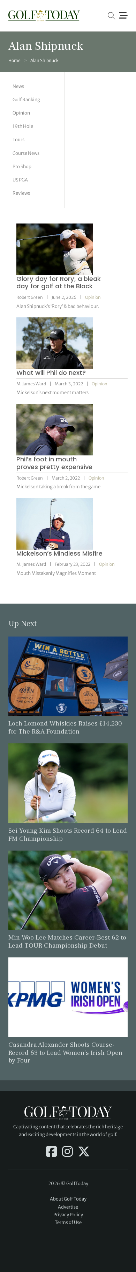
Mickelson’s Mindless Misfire (59, 553)
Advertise (68, 1207)
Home (14, 60)
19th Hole (23, 126)
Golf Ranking (26, 100)
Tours (18, 140)
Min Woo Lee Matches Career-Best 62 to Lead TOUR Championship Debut (67, 941)
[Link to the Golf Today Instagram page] (67, 1152)
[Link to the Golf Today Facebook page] (51, 1152)
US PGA (20, 180)
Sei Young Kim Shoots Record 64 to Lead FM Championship (67, 834)
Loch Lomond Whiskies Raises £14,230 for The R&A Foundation (65, 727)
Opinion (21, 113)
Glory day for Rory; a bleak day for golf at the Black (58, 282)
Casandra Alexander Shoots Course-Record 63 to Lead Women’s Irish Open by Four (65, 1052)
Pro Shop (22, 167)
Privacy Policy (68, 1215)
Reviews (21, 193)
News (18, 86)
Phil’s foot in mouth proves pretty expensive (54, 463)
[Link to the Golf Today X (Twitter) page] (84, 1152)
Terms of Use (68, 1222)
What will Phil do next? (51, 372)
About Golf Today (68, 1199)
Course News (26, 153)
